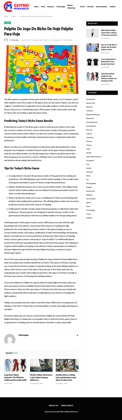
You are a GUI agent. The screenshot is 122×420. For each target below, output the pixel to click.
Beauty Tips (90, 103)
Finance (89, 141)
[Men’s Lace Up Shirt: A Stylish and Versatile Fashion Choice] (92, 47)
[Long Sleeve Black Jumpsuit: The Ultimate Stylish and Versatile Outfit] (15, 365)
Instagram (90, 160)
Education (90, 118)
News (43, 6)
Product (89, 187)
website (89, 218)
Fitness (89, 145)
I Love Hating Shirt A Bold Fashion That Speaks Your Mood (108, 61)
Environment (91, 126)
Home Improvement (93, 157)
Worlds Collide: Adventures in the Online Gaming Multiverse (41, 377)
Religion (89, 195)
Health (88, 153)
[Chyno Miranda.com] (16, 6)
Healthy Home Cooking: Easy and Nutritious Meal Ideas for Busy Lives (66, 377)
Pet (87, 179)
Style (88, 206)
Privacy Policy (67, 406)
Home (36, 6)
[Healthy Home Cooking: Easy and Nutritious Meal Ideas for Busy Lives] (67, 365)
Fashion (112, 6)
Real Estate (90, 191)
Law (87, 164)
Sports (88, 202)
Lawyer (89, 168)
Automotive (90, 99)
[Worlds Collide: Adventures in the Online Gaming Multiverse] (41, 365)
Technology (60, 6)
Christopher (15, 40)
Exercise (89, 130)
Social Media (91, 199)
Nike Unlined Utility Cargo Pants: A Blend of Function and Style (109, 32)
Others (7, 23)
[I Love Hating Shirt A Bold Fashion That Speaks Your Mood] (92, 62)
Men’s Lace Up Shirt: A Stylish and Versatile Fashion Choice (109, 47)
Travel (82, 6)
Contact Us (53, 406)
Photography (91, 183)
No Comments (56, 40)
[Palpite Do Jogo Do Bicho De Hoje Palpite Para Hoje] (41, 69)
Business (50, 6)
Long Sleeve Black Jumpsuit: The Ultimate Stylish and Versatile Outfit (15, 377)
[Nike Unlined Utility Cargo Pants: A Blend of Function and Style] (92, 33)
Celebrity (89, 111)
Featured (89, 137)
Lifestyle (90, 6)
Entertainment (101, 6)
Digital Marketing (71, 6)
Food (88, 149)
